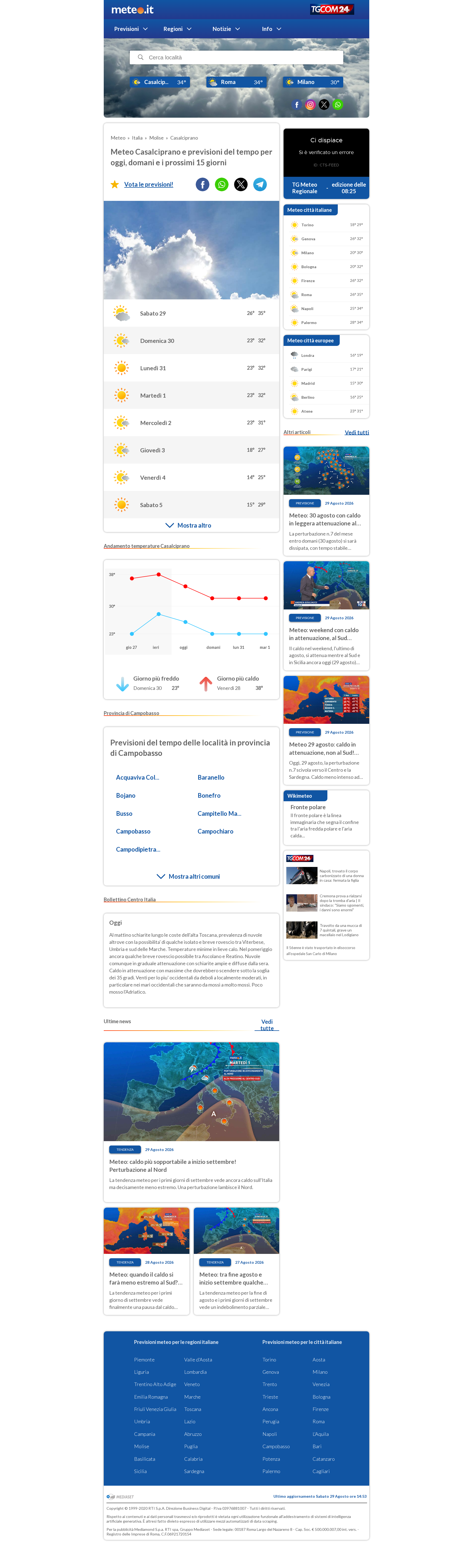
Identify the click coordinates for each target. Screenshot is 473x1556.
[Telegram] (260, 184)
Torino (269, 1360)
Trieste (270, 1397)
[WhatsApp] (337, 104)
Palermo (271, 1471)
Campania (144, 1434)
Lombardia (195, 1372)
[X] (324, 104)
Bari (317, 1446)
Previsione (305, 503)
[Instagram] (310, 104)
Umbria (142, 1421)
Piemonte (144, 1360)
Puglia (191, 1446)
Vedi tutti (357, 432)
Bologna (321, 1397)
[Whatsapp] (222, 184)
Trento (270, 1384)
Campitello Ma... (219, 813)
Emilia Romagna (151, 1397)
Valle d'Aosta (198, 1360)
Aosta (319, 1360)
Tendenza (125, 1149)
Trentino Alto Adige (155, 1384)
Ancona (270, 1409)
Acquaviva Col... (137, 777)
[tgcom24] (332, 10)
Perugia (271, 1421)
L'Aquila (321, 1434)
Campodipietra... (138, 849)
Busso (124, 813)
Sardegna (194, 1471)
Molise (141, 1446)
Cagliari (321, 1471)
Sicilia (140, 1471)
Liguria (141, 1372)
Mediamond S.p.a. (149, 1529)
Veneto (192, 1384)
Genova (271, 1372)
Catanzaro (324, 1459)
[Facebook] (296, 104)
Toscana (192, 1409)
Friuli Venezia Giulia (155, 1409)
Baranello (211, 777)
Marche (192, 1397)
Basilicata (144, 1459)
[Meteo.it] (133, 9)
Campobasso (133, 831)
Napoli (270, 1434)
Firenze (321, 1409)
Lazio (189, 1421)
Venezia (321, 1384)
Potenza (271, 1459)
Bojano (125, 795)
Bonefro (209, 795)
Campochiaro (215, 831)
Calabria (193, 1459)
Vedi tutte (267, 1024)
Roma (319, 1421)
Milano (320, 1372)
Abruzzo (193, 1434)
